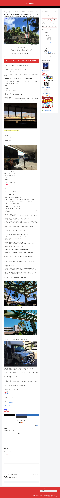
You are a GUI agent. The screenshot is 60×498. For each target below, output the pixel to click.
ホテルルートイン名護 (8, 402)
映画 (41, 495)
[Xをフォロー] (20, 422)
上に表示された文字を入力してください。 (11, 477)
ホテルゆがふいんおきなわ (8, 405)
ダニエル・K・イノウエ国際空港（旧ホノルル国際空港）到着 (21, 50)
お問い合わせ (48, 495)
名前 (5, 464)
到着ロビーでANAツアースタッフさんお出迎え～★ (20, 53)
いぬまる (49, 42)
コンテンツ (20, 47)
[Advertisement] (21, 440)
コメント (6, 454)
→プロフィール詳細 (47, 52)
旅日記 (34, 495)
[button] (21, 417)
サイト (5, 471)
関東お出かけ (38, 495)
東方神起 (44, 495)
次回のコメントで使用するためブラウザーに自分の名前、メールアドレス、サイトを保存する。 (22, 474)
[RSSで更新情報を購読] (22, 422)
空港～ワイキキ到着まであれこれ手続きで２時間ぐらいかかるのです (22, 49)
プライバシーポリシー (54, 495)
